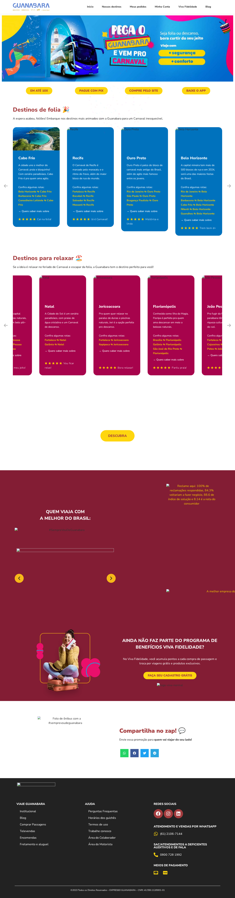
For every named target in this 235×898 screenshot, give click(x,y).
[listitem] (117, 890)
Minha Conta (162, 6)
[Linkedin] (178, 813)
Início (90, 6)
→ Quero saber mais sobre (33, 211)
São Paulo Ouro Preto (141, 196)
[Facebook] (158, 813)
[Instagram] (168, 813)
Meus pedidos (138, 6)
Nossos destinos (111, 6)
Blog (208, 6)
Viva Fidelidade (187, 6)
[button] (6, 186)
